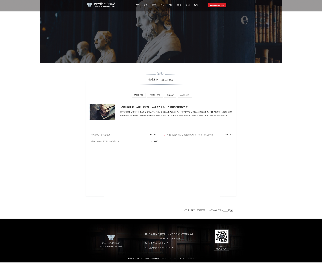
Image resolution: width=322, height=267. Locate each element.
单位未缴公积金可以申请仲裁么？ (105, 141)
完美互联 (191, 258)
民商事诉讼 (138, 95)
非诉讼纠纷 (184, 95)
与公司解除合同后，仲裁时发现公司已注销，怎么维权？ (190, 135)
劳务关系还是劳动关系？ (101, 135)
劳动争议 (170, 95)
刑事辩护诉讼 (155, 95)
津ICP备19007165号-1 (169, 258)
